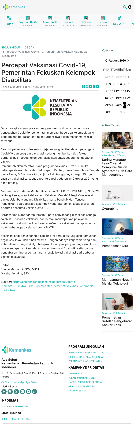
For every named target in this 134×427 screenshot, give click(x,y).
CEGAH (30, 47)
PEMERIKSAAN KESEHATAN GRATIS (87, 352)
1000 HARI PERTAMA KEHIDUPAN (86, 357)
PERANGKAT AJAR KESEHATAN (85, 361)
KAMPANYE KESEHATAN (14, 406)
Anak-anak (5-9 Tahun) (113, 204)
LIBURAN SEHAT (77, 390)
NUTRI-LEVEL (75, 373)
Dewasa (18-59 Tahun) (113, 152)
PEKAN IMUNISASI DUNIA (82, 377)
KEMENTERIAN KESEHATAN (16, 419)
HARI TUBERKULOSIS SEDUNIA (85, 382)
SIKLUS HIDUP (11, 47)
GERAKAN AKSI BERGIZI (81, 386)
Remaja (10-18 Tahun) (114, 155)
